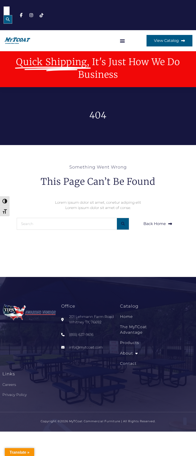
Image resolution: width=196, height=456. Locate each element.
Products (129, 342)
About (126, 353)
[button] (122, 41)
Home (126, 316)
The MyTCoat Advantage (133, 329)
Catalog (129, 306)
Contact (128, 363)
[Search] (123, 224)
